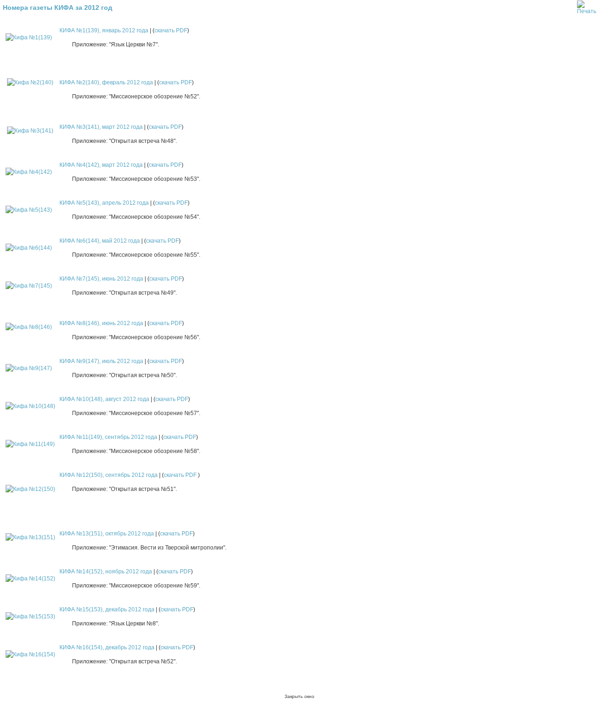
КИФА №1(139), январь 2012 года (103, 30)
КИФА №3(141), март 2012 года (101, 127)
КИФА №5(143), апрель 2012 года (104, 203)
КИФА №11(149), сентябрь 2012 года (108, 437)
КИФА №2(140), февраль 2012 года (106, 82)
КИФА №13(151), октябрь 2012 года (106, 533)
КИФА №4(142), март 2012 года (101, 165)
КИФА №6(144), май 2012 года (99, 241)
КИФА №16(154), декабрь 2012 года (106, 647)
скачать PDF (170, 30)
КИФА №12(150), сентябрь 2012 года (108, 475)
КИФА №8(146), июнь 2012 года (101, 323)
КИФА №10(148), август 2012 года (104, 399)
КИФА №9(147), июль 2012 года (101, 361)
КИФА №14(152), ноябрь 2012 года (105, 571)
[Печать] (586, 5)
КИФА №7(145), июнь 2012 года (101, 278)
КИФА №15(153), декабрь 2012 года (106, 609)
